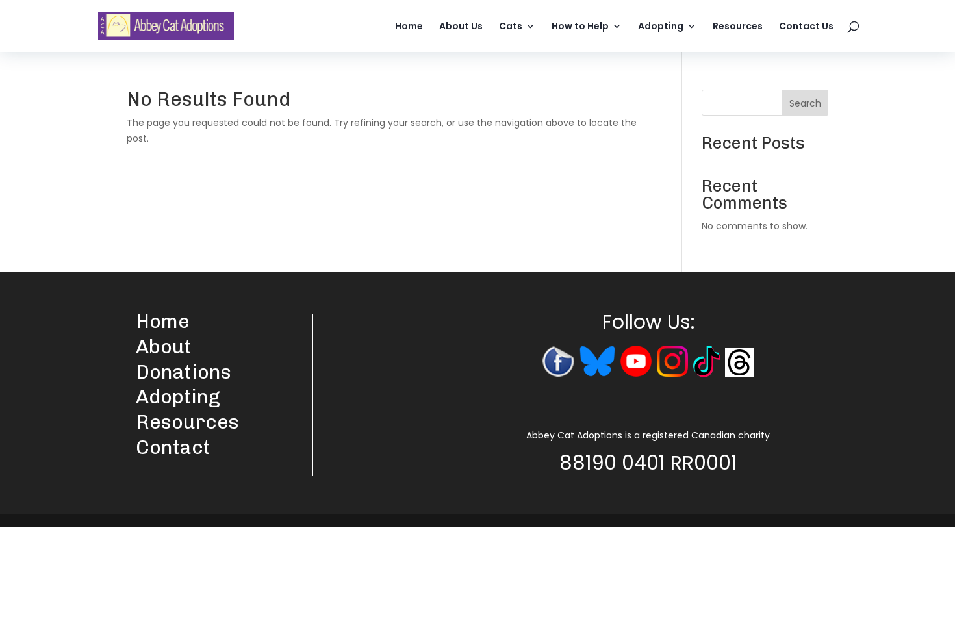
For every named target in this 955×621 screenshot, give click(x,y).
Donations (183, 372)
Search (805, 103)
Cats (510, 26)
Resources (738, 26)
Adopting (660, 26)
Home (409, 26)
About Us (461, 26)
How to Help (580, 26)
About (164, 347)
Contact (173, 447)
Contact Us (806, 26)
